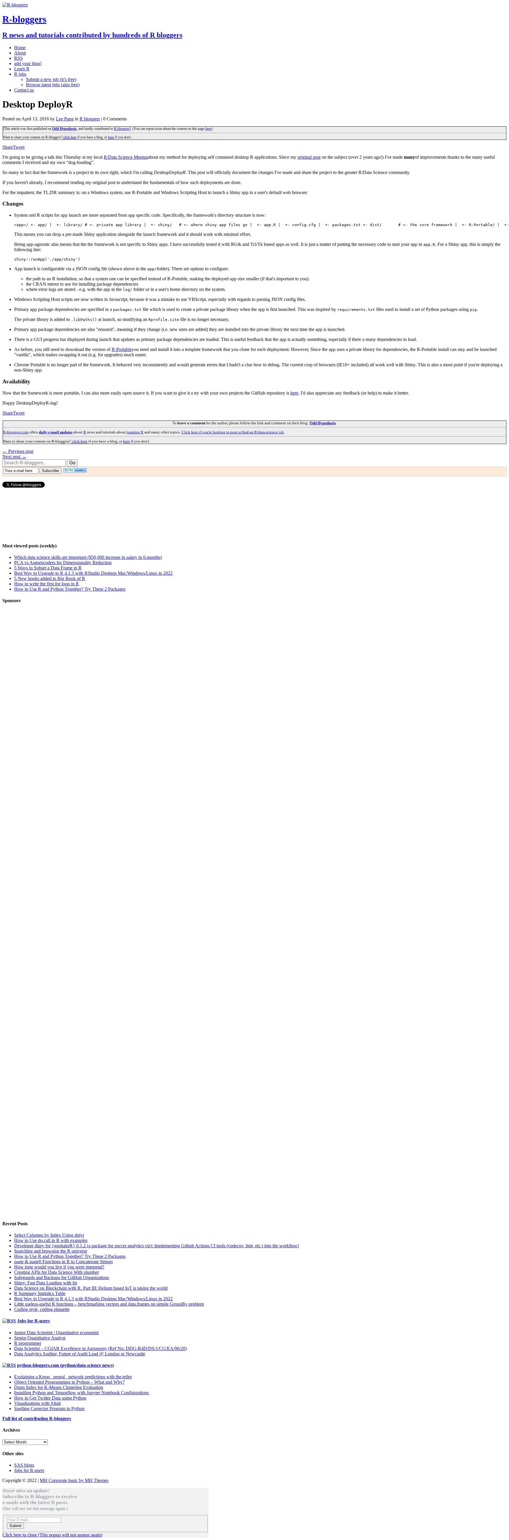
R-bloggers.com (15, 432)
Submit (15, 1526)
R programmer (27, 1343)
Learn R (21, 68)
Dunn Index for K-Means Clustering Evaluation (58, 1387)
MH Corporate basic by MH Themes (74, 1480)
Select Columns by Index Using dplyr (49, 1235)
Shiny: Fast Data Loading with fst (45, 1282)
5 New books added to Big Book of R (49, 578)
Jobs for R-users (33, 1320)
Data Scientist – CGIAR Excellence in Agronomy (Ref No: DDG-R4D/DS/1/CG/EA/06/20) (100, 1348)
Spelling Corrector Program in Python (49, 1408)
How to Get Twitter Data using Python (50, 1397)
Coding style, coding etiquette (42, 1309)
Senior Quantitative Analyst (39, 1337)
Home (20, 47)
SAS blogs (24, 1465)
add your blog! (28, 63)
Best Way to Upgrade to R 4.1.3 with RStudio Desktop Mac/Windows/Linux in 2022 (93, 573)
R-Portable (122, 349)
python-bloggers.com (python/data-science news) (65, 1365)
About (20, 52)
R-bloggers (122, 129)
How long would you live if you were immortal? (59, 1266)
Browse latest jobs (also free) (53, 84)
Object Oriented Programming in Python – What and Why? (69, 1382)
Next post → (14, 456)
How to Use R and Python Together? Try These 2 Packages (69, 589)
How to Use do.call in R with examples (50, 1240)
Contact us (24, 89)
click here (69, 137)
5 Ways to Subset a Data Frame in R (48, 567)
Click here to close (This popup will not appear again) (52, 1534)
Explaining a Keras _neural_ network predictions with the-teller (73, 1376)
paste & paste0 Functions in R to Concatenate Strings (63, 1261)
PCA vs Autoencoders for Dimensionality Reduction (63, 562)
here (208, 129)
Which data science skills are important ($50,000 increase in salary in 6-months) (88, 557)
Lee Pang (65, 118)
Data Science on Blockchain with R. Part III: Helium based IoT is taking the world (91, 1288)
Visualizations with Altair (37, 1403)
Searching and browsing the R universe (50, 1250)
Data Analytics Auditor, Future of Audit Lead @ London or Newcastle (79, 1353)
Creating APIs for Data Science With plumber (56, 1272)
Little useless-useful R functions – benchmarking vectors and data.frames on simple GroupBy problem (109, 1303)
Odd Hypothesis (64, 129)
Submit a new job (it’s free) (51, 79)
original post (309, 157)
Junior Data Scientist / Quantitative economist (56, 1332)
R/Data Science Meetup (126, 157)
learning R (135, 432)
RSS (18, 58)
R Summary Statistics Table (39, 1293)
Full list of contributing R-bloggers (36, 1418)
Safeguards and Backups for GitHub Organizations (61, 1277)
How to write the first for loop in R (46, 583)
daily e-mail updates (55, 432)
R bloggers (90, 118)
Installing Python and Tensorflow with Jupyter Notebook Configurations (81, 1392)
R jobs (20, 74)
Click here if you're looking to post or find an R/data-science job (232, 432)
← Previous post (17, 451)
